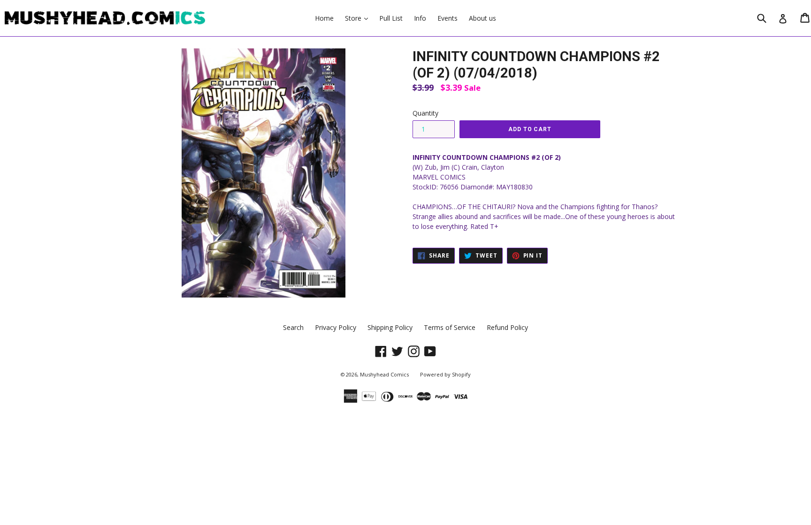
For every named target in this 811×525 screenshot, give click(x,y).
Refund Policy (507, 327)
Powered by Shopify (445, 374)
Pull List (391, 18)
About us (482, 18)
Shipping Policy (390, 327)
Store (359, 18)
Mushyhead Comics (384, 374)
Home (324, 18)
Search (293, 327)
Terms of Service (449, 327)
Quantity (425, 113)
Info (420, 18)
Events (447, 18)
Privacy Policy (335, 327)
